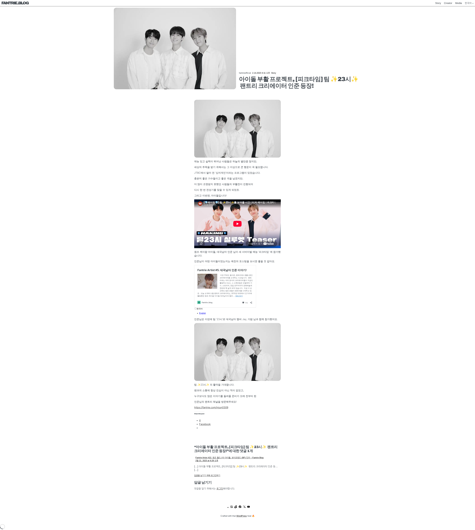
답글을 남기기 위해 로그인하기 (207, 475)
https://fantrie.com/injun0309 (211, 407)
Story (273, 73)
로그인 (219, 488)
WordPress (241, 516)
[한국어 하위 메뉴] (473, 3)
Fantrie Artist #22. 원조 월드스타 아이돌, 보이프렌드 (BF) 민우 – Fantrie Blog (229, 457)
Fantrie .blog (15, 3)
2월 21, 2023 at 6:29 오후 (206, 460)
